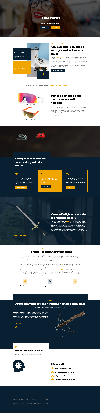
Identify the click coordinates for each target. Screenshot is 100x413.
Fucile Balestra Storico (56, 336)
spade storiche (69, 221)
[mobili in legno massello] (52, 368)
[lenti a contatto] (43, 74)
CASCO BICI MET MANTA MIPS (22, 144)
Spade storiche (54, 210)
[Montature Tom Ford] (14, 63)
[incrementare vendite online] (52, 372)
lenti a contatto (43, 76)
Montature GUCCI (19, 52)
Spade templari (75, 286)
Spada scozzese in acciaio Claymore (19, 235)
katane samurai (81, 223)
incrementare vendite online (64, 372)
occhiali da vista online (60, 57)
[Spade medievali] (50, 281)
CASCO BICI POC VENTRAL (40, 144)
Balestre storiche (50, 300)
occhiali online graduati (57, 43)
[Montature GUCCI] (14, 50)
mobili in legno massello (63, 368)
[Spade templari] (75, 281)
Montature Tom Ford (20, 66)
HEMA (54, 259)
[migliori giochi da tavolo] (52, 375)
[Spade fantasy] (25, 281)
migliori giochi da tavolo (63, 376)
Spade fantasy (25, 286)
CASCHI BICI (17, 155)
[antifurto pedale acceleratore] (52, 379)
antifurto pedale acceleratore (65, 379)
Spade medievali (50, 286)
